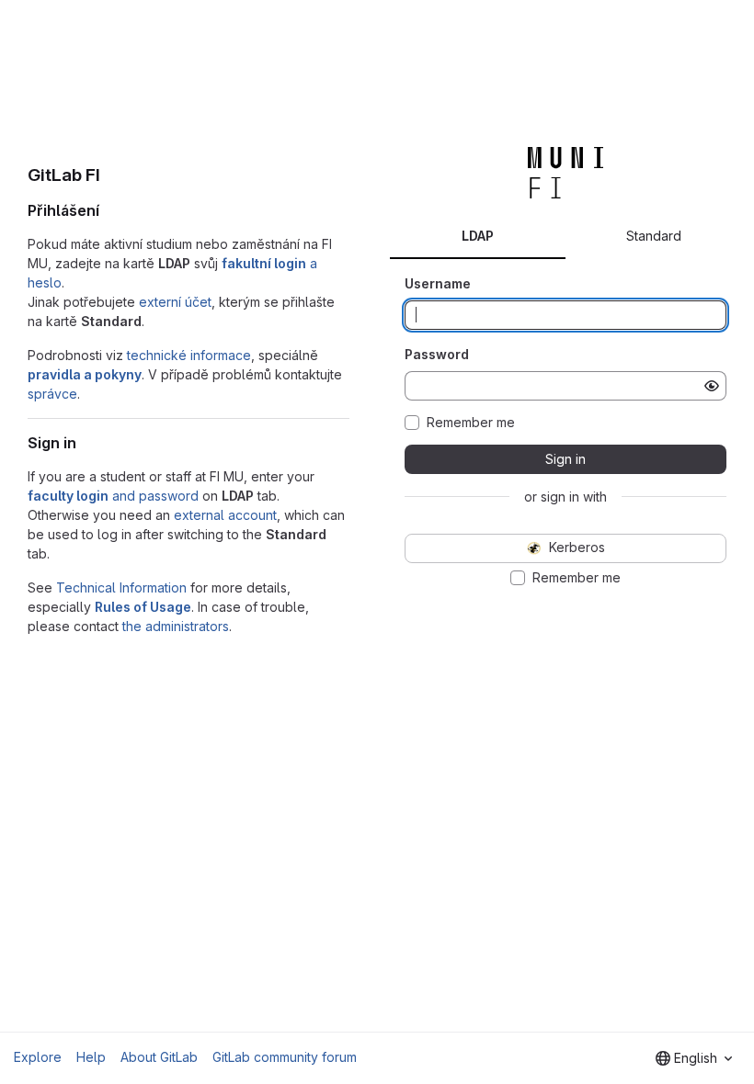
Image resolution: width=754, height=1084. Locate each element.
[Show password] (711, 386)
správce (52, 393)
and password (113, 495)
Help (91, 1057)
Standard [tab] (653, 235)
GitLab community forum (284, 1057)
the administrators (175, 626)
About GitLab (159, 1057)
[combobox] (693, 1058)
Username (438, 283)
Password (437, 354)
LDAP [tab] (478, 235)
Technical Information (121, 587)
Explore (38, 1057)
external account (225, 515)
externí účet (175, 302)
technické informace (189, 355)
